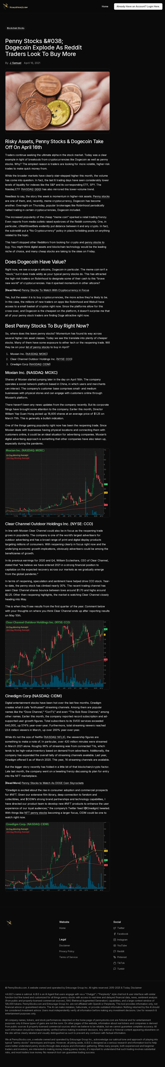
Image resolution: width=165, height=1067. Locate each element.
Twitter (121, 928)
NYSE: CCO (64, 359)
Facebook (122, 933)
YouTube (122, 945)
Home (105, 6)
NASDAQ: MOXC (36, 354)
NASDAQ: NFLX (54, 737)
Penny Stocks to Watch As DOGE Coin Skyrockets (53, 783)
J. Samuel (15, 63)
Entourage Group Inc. (77, 987)
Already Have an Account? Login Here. (138, 6)
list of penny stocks (38, 347)
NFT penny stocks (35, 812)
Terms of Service (68, 957)
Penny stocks (101, 196)
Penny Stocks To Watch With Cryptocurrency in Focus (55, 290)
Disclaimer (64, 945)
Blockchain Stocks (15, 28)
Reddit (120, 951)
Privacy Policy (66, 951)
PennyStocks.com (17, 987)
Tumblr (121, 968)
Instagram (122, 939)
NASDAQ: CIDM (40, 364)
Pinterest (122, 957)
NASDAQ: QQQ (31, 189)
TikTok (121, 963)
